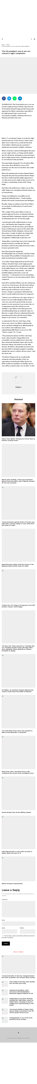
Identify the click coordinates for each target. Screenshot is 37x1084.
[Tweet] (9, 98)
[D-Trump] (18, 586)
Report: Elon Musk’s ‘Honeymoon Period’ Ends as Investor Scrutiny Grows (18, 439)
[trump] (18, 502)
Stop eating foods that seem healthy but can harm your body (22, 982)
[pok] (5, 992)
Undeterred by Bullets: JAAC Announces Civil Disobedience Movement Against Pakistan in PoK (21, 991)
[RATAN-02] (5, 1011)
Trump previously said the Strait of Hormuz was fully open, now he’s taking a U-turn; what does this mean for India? (18, 523)
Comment (5, 899)
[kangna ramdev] (18, 964)
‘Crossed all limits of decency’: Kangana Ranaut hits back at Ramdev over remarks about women (18, 976)
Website (22, 928)
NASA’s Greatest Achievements (12, 883)
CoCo (18, 387)
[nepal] (18, 832)
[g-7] (18, 460)
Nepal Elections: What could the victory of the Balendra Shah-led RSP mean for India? (18, 565)
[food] (5, 984)
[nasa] (18, 869)
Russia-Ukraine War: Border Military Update (16, 812)
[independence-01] (5, 1001)
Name (3, 920)
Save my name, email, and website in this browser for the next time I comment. (18, 936)
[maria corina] (18, 711)
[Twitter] (18, 1033)
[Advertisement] (18, 18)
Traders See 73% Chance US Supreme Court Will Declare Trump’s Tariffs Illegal (18, 606)
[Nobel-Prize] (18, 752)
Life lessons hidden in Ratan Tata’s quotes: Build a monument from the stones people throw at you (21, 1011)
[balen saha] (18, 545)
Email (3, 928)
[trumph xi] (18, 626)
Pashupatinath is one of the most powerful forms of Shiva (20, 1018)
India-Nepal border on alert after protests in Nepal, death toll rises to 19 (17, 852)
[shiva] (5, 1020)
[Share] (4, 98)
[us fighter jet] (18, 670)
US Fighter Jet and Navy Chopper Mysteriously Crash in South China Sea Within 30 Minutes (17, 690)
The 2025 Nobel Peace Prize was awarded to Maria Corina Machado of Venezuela (17, 731)
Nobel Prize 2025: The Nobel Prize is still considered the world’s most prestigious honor (18, 772)
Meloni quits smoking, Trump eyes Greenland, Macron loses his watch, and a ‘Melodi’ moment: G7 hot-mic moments (18, 481)
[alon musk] (18, 419)
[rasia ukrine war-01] (18, 793)
